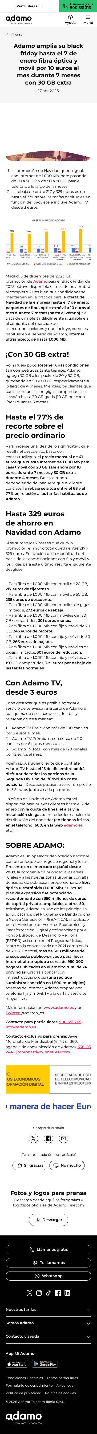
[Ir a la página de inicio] (19, 19)
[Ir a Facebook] (58, 1293)
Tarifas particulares (62, 1378)
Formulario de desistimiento (29, 1385)
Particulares (26, 6)
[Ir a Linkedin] (67, 1293)
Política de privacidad (23, 1393)
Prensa (17, 34)
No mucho (71, 1165)
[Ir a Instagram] (39, 1293)
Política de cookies (60, 1393)
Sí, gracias (33, 1165)
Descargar (52, 1220)
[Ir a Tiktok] (48, 1293)
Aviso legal (65, 1385)
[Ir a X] (29, 1293)
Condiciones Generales (24, 1378)
